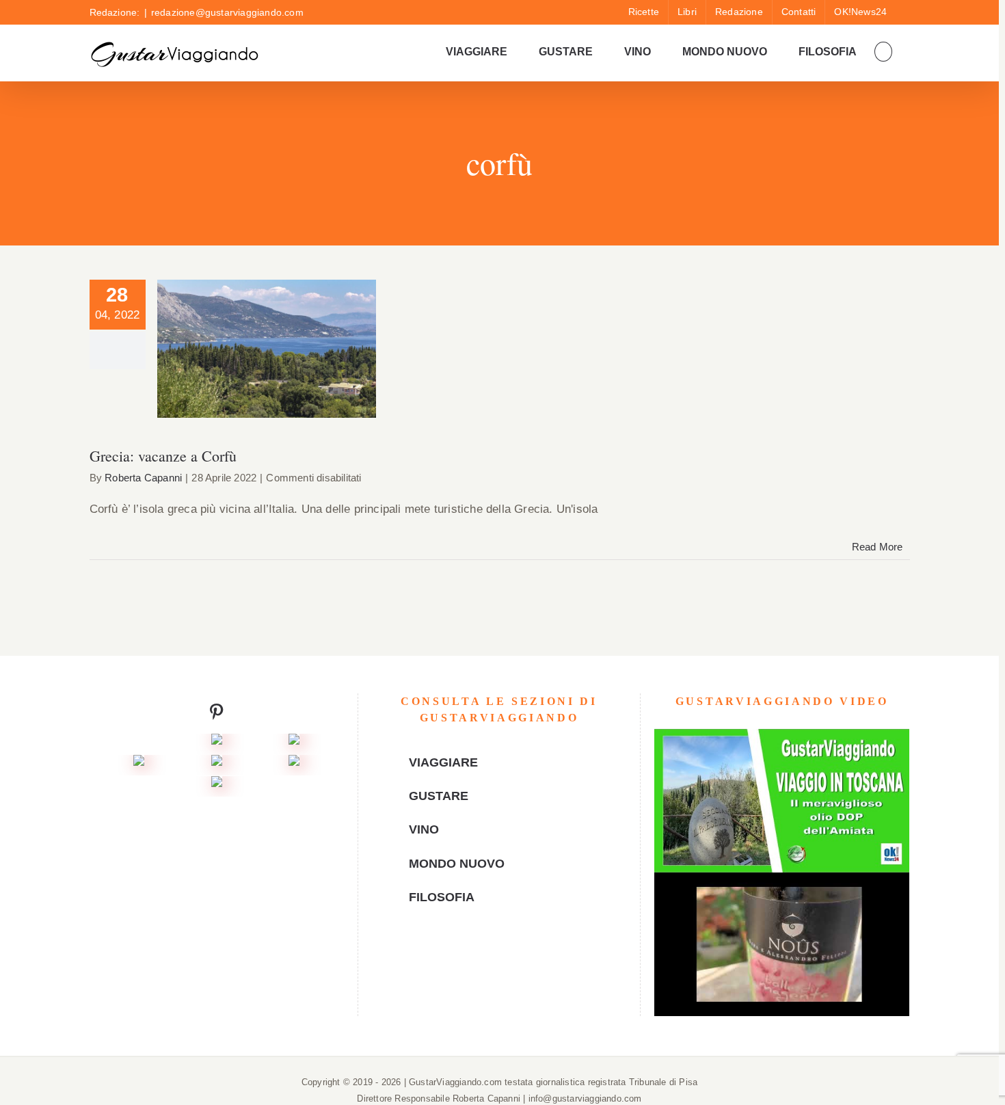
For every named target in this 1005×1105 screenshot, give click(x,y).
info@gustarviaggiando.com (585, 1098)
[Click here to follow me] (216, 715)
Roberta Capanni (143, 477)
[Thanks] (216, 764)
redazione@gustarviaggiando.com (227, 12)
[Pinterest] (509, 959)
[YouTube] (489, 959)
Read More (877, 546)
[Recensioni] (138, 764)
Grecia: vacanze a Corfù (266, 335)
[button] (883, 51)
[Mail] (530, 959)
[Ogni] (294, 743)
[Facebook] (467, 959)
